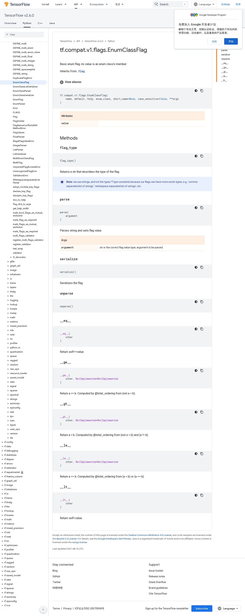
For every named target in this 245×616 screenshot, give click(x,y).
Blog (55, 570)
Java (52, 23)
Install (45, 4)
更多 (117, 4)
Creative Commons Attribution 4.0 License (149, 535)
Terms (56, 608)
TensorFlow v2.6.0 (19, 15)
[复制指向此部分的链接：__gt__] (74, 404)
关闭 (214, 41)
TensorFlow (66, 41)
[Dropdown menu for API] (82, 4)
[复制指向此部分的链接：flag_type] (80, 148)
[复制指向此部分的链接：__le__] (74, 445)
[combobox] (171, 4)
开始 (231, 41)
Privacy (67, 608)
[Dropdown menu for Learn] (66, 4)
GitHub (225, 4)
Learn (58, 4)
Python (27, 23)
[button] (23, 257)
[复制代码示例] (202, 91)
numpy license (79, 542)
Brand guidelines (158, 587)
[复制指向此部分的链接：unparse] (76, 294)
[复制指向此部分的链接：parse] (73, 199)
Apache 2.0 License (66, 538)
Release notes (157, 576)
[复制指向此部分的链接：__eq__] (74, 321)
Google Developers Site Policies (114, 538)
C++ (40, 23)
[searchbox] (24, 34)
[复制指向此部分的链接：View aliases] (85, 82)
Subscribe (202, 608)
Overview (10, 23)
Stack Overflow (157, 582)
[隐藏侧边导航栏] (43, 609)
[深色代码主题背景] (196, 91)
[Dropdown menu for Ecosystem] (107, 4)
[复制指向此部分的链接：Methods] (81, 138)
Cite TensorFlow (158, 593)
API (76, 4)
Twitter (57, 582)
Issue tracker (156, 570)
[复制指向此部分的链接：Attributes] (76, 116)
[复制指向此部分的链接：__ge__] (74, 362)
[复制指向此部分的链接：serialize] (81, 259)
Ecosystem (96, 4)
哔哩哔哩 (58, 587)
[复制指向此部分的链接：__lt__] (74, 487)
